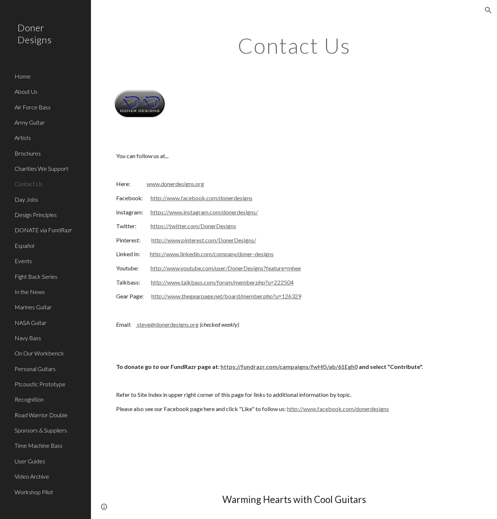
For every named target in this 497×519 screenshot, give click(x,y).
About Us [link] (26, 91)
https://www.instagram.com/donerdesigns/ (204, 212)
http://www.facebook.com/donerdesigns (202, 197)
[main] (294, 45)
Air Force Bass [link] (33, 107)
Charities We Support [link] (41, 168)
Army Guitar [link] (30, 122)
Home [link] (23, 76)
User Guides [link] (30, 461)
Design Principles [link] (36, 214)
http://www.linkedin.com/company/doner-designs (212, 253)
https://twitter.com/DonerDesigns (193, 225)
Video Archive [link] (32, 476)
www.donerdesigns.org (175, 183)
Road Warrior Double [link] (41, 414)
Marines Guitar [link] (33, 306)
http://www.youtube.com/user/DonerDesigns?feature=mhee (226, 268)
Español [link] (24, 245)
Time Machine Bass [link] (39, 445)
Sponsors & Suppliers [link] (41, 430)
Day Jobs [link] (26, 199)
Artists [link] (23, 137)
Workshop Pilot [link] (34, 491)
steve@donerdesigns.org (167, 324)
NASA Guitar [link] (31, 322)
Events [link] (23, 260)
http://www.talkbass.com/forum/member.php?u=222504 (222, 282)
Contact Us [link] (29, 183)
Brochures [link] (28, 153)
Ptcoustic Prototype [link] (40, 384)
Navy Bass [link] (28, 337)
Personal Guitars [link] (35, 368)
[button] (488, 10)
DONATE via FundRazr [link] (43, 229)
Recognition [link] (29, 399)
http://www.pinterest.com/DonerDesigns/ (203, 240)
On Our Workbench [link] (39, 353)
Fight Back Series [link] (36, 276)
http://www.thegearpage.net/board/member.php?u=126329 (226, 296)
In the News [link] (30, 291)
